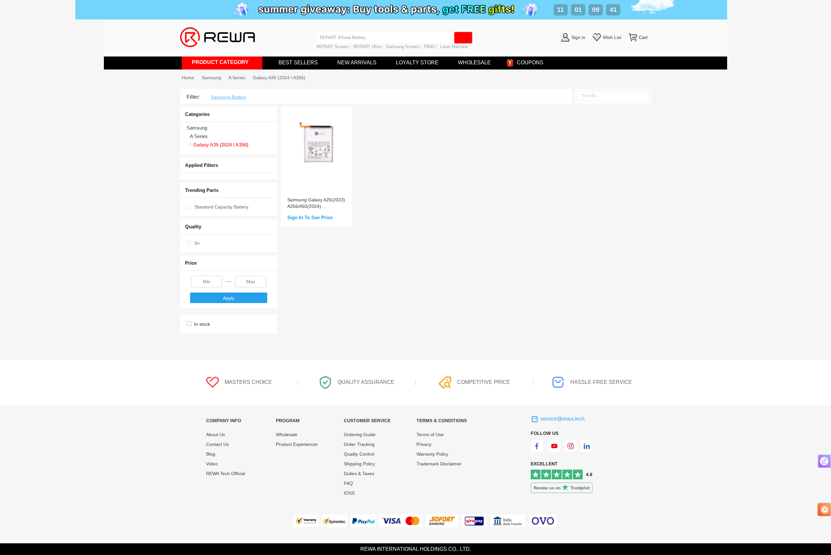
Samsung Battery (228, 97)
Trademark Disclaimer (439, 463)
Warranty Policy (432, 454)
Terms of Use (430, 434)
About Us (215, 434)
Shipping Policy (359, 463)
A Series (237, 77)
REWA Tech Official (226, 473)
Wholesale (286, 434)
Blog (210, 454)
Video (212, 463)
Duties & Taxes (359, 473)
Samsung (211, 77)
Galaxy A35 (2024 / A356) (279, 77)
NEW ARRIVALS (357, 62)
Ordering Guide (360, 434)
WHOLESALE (474, 62)
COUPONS (530, 62)
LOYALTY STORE (417, 62)
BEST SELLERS (298, 62)
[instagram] (571, 450)
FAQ (348, 483)
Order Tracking (359, 444)
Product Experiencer (297, 444)
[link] (211, 77)
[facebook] (538, 450)
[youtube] (554, 450)
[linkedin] (587, 450)
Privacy (423, 444)
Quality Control (359, 454)
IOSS (349, 493)
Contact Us (217, 444)
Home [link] (188, 77)
